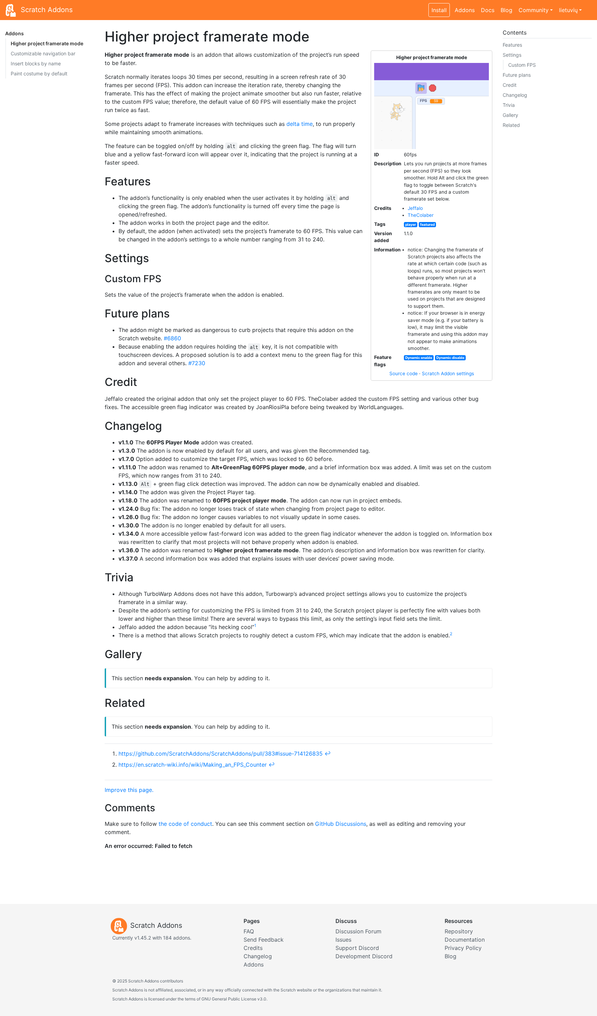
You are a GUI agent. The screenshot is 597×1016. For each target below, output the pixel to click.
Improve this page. (129, 789)
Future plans (517, 75)
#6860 (172, 338)
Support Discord (357, 947)
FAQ (249, 931)
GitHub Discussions (340, 823)
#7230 (196, 363)
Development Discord (363, 956)
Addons (465, 10)
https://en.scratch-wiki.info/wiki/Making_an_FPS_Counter (193, 764)
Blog (506, 10)
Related (511, 125)
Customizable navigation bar (43, 53)
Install (439, 10)
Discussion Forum (358, 931)
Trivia (509, 105)
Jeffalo (415, 208)
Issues (343, 939)
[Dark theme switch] (588, 6)
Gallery (510, 115)
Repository (459, 931)
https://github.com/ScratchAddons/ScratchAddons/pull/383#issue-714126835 (221, 753)
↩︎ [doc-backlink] (327, 753)
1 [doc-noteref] (255, 625)
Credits (253, 947)
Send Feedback (264, 939)
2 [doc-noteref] (451, 633)
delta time (299, 123)
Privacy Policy (463, 947)
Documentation (465, 939)
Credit (510, 85)
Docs (487, 10)
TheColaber (421, 215)
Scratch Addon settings (448, 373)
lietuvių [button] (568, 10)
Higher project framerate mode (47, 43)
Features (512, 45)
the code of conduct (185, 823)
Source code (403, 373)
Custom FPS (522, 65)
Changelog (515, 95)
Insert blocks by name (36, 63)
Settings (512, 55)
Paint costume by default (39, 73)
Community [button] (534, 10)
